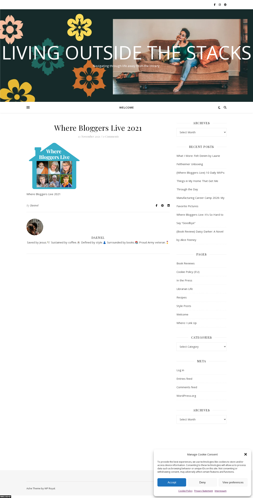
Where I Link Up (187, 323)
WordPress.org (186, 395)
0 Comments (111, 136)
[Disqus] (98, 310)
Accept (172, 482)
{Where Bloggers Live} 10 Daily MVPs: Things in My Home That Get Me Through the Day (201, 181)
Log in (180, 370)
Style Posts (184, 306)
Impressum (221, 490)
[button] (245, 454)
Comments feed (187, 387)
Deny (202, 482)
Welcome (126, 107)
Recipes (182, 297)
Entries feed (184, 378)
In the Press (184, 280)
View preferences (233, 482)
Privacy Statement (203, 490)
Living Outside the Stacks (126, 52)
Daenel (34, 205)
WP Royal (49, 488)
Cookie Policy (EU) (188, 272)
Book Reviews (186, 263)
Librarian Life (185, 289)
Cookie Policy (185, 490)
